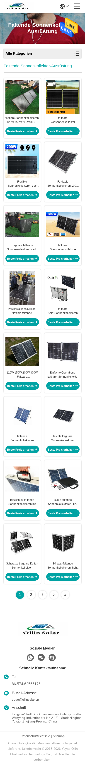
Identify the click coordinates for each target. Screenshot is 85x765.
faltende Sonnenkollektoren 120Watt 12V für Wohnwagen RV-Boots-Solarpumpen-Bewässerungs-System (22, 438)
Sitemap (59, 736)
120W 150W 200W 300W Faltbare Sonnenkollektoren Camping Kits (22, 375)
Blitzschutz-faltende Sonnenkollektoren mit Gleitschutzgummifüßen (22, 502)
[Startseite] (43, 635)
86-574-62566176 (26, 684)
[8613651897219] (30, 657)
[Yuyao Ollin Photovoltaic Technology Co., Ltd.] (19, 6)
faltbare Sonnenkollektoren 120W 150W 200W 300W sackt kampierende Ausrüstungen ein (22, 120)
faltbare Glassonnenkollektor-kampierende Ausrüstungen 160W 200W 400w (62, 247)
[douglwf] (52, 657)
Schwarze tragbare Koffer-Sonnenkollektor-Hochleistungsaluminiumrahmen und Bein (22, 566)
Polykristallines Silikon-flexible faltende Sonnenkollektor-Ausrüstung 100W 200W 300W (22, 311)
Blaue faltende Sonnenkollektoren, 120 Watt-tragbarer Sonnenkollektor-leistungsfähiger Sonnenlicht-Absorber (63, 502)
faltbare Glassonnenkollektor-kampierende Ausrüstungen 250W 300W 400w (62, 120)
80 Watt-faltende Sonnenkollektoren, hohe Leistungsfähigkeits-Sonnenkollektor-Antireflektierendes (62, 566)
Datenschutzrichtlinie (35, 736)
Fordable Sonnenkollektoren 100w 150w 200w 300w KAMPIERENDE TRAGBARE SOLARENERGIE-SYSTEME (62, 184)
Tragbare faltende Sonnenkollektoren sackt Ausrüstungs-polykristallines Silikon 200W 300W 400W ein (22, 247)
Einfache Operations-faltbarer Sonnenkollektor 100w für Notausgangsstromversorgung (63, 375)
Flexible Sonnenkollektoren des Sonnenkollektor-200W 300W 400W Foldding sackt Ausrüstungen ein (22, 184)
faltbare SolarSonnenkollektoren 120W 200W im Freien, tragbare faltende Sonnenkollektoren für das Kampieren (63, 311)
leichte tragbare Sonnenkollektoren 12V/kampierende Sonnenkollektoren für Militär (62, 438)
